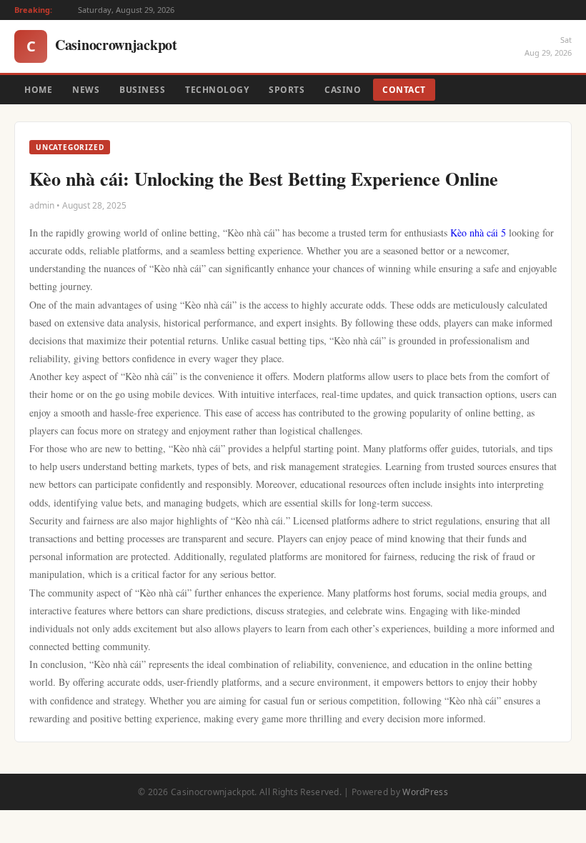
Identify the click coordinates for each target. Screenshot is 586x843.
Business (142, 90)
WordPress (425, 792)
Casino (342, 90)
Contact (404, 90)
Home (38, 90)
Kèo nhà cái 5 (478, 232)
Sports (286, 90)
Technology (217, 90)
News (85, 90)
